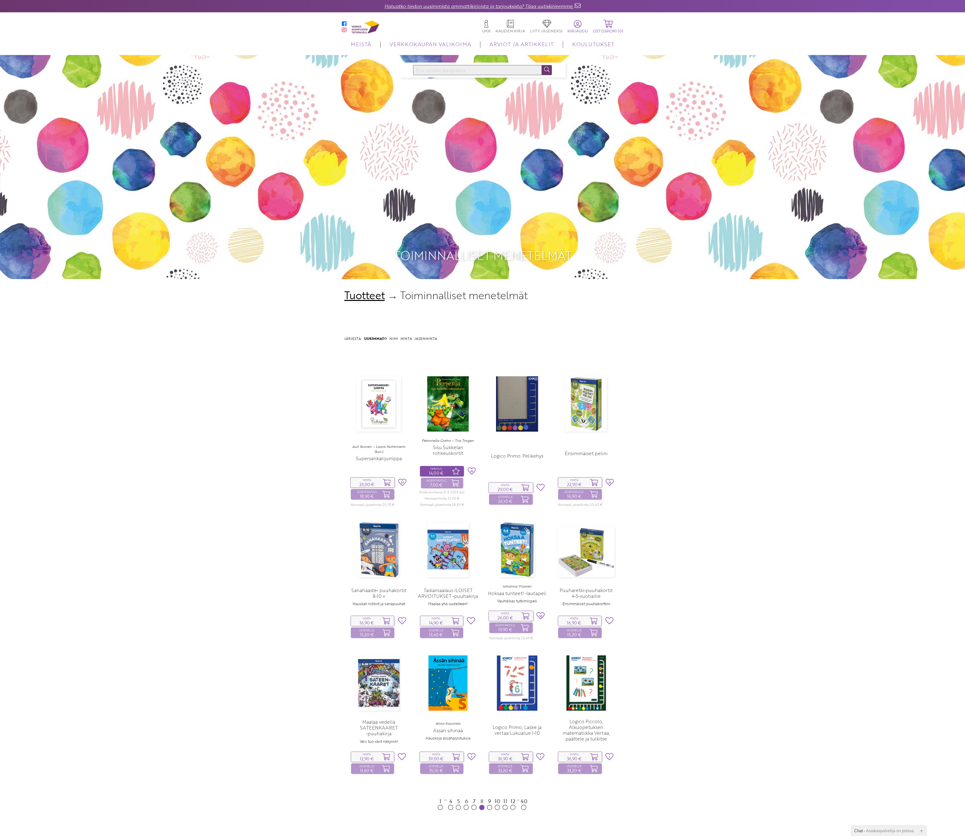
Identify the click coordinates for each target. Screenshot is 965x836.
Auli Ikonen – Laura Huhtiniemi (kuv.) (378, 449)
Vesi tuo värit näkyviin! (379, 741)
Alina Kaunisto (448, 723)
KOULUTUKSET (593, 44)
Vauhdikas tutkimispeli (517, 601)
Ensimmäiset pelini (586, 453)
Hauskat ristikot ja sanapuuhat (379, 603)
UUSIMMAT (374, 338)
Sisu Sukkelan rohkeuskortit (448, 450)
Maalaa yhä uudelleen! (448, 603)
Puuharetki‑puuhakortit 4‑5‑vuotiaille (586, 593)
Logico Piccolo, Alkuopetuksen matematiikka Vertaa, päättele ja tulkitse (586, 730)
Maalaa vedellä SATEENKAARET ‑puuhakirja (379, 727)
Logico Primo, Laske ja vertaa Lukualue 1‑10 (517, 730)
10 (497, 801)
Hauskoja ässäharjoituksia (448, 738)
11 (505, 801)
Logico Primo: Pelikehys (517, 456)
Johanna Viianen (517, 586)
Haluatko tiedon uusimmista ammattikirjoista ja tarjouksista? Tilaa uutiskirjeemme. (478, 6)
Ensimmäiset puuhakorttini (586, 603)
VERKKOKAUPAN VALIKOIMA (430, 44)
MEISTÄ (361, 44)
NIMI (394, 338)
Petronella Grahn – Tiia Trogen (448, 440)
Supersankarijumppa (379, 458)
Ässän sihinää (448, 730)
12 (513, 801)
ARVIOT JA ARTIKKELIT (522, 44)
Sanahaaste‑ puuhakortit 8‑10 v (378, 593)
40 (524, 801)
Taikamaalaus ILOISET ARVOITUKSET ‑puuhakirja (448, 593)
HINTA (406, 338)
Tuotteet (364, 295)
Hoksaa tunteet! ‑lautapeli (517, 593)
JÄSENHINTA (425, 338)
